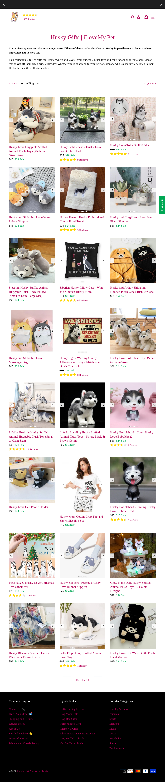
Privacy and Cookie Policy (24, 743)
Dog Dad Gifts (68, 718)
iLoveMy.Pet (23, 771)
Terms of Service (18, 738)
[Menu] (153, 16)
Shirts (112, 718)
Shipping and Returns (21, 718)
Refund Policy (17, 723)
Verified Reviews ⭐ (20, 733)
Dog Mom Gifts (69, 713)
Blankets (114, 723)
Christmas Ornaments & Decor (77, 733)
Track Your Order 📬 (21, 713)
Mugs (112, 728)
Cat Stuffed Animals (71, 743)
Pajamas (114, 713)
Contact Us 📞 (17, 709)
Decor (112, 733)
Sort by (13, 84)
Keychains (115, 738)
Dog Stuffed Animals (72, 738)
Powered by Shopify (38, 771)
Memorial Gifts (69, 728)
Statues (113, 743)
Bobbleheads (116, 748)
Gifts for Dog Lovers (72, 709)
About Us (14, 728)
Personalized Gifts (70, 723)
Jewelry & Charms (119, 709)
